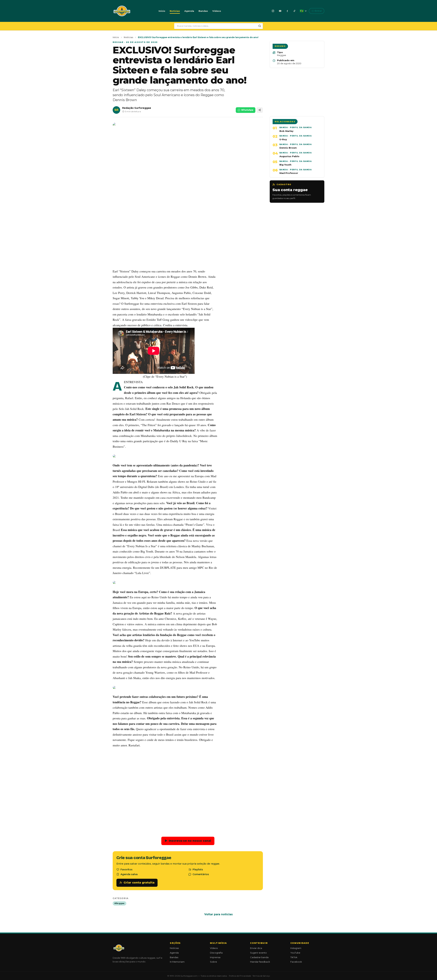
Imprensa (215, 957)
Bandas (203, 11)
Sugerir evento (258, 952)
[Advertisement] (188, 241)
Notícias (175, 11)
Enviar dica (256, 948)
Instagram (295, 948)
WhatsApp (247, 110)
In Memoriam (177, 961)
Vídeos (216, 11)
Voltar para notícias (218, 914)
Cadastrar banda (259, 957)
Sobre (213, 961)
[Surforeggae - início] (121, 10)
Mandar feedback (260, 961)
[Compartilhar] (259, 110)
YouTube (295, 952)
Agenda (189, 11)
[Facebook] (287, 11)
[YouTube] (280, 11)
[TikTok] (294, 11)
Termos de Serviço (261, 976)
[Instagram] (273, 11)
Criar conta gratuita (139, 882)
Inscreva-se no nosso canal (188, 840)
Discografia (216, 952)
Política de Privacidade (240, 976)
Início (162, 11)
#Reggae (119, 903)
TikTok (293, 957)
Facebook (296, 961)
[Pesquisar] (259, 26)
